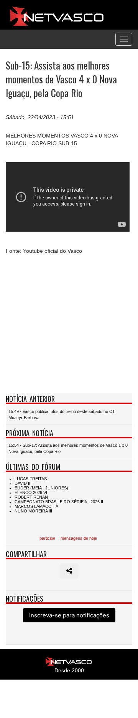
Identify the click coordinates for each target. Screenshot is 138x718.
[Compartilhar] (69, 571)
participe (47, 538)
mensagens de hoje (79, 538)
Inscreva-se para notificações (69, 615)
